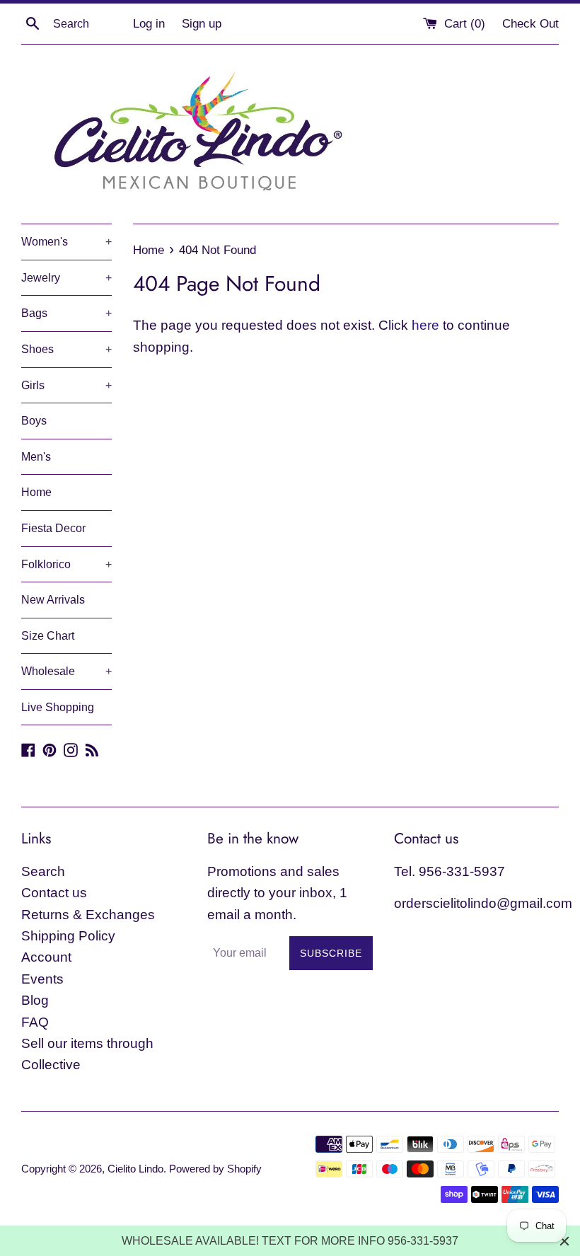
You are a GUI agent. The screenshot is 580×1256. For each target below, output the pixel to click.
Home (36, 492)
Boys (34, 421)
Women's (66, 242)
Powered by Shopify (215, 1169)
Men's (36, 457)
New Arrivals (53, 600)
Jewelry (66, 278)
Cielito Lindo (135, 1169)
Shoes (66, 349)
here (425, 325)
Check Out (530, 23)
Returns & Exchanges (88, 914)
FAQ (35, 1022)
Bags (66, 313)
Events (42, 979)
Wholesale (66, 671)
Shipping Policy (68, 935)
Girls (66, 385)
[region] (290, 1241)
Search (43, 871)
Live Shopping (57, 707)
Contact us (54, 892)
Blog (35, 1000)
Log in (149, 23)
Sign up (201, 23)
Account (46, 957)
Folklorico (66, 564)
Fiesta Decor (53, 528)
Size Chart (47, 636)
